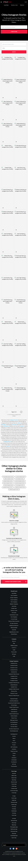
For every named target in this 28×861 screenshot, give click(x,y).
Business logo (14, 782)
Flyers (14, 740)
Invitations (14, 749)
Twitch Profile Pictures (14, 713)
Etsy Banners (14, 761)
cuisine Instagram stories (20, 476)
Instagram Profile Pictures (14, 682)
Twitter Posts (14, 718)
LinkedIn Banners (14, 684)
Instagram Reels (14, 678)
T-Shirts (14, 753)
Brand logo (14, 779)
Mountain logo (14, 820)
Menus (14, 738)
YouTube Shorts (14, 724)
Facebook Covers (14, 667)
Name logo (14, 824)
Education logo (14, 802)
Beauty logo (14, 777)
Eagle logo (14, 800)
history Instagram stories (8, 485)
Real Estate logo (14, 829)
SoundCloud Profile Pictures (14, 703)
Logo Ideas (14, 606)
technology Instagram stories (8, 476)
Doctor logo (14, 798)
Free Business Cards (14, 614)
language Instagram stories (7, 487)
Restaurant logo (14, 831)
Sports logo (14, 837)
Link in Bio (14, 629)
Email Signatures (14, 734)
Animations (14, 757)
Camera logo (14, 784)
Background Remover (14, 625)
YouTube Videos (14, 726)
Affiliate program (14, 645)
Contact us (14, 647)
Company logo (14, 788)
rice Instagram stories (20, 485)
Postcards (14, 742)
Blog (14, 643)
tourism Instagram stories (19, 480)
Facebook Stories (14, 665)
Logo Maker (6, 5)
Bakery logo (14, 775)
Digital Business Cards (14, 631)
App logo (14, 773)
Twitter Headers (14, 715)
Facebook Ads (14, 671)
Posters (14, 744)
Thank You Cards (14, 751)
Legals (14, 649)
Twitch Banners (14, 711)
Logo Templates (14, 595)
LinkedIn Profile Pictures (14, 689)
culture (18, 423)
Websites (22, 5)
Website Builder (14, 627)
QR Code (14, 764)
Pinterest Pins (14, 691)
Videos (14, 755)
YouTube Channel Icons (14, 728)
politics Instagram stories (9, 478)
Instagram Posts (14, 676)
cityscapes (14, 424)
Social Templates (14, 599)
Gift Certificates (14, 747)
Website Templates (14, 604)
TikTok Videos (14, 705)
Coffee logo (14, 786)
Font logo (14, 806)
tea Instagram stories (20, 478)
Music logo (14, 822)
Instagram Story (7, 441)
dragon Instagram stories (8, 480)
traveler (21, 426)
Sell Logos (14, 654)
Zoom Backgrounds (14, 730)
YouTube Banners (14, 722)
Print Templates (14, 601)
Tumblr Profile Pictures (14, 707)
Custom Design (14, 619)
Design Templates (14, 597)
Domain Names (14, 634)
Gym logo (14, 813)
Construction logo (14, 790)
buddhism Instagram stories (20, 487)
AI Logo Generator (14, 623)
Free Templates (14, 616)
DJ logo (14, 795)
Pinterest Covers (14, 693)
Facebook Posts (14, 663)
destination (6, 426)
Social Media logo (14, 835)
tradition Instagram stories (14, 489)
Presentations (14, 766)
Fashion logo (14, 804)
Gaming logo (14, 810)
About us (14, 641)
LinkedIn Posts (14, 686)
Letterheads (14, 759)
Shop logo (14, 833)
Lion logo (14, 818)
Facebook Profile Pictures (14, 674)
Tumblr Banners (14, 709)
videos (7, 446)
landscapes (3, 424)
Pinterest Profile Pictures (14, 695)
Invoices (14, 736)
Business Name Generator (14, 621)
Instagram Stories (14, 419)
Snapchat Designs (14, 698)
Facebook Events (14, 669)
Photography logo (14, 826)
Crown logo (14, 792)
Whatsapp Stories (14, 720)
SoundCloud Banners (14, 700)
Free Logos (14, 612)
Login (14, 656)
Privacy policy (14, 651)
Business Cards (14, 5)
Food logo (14, 808)
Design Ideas (14, 608)
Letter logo (14, 815)
